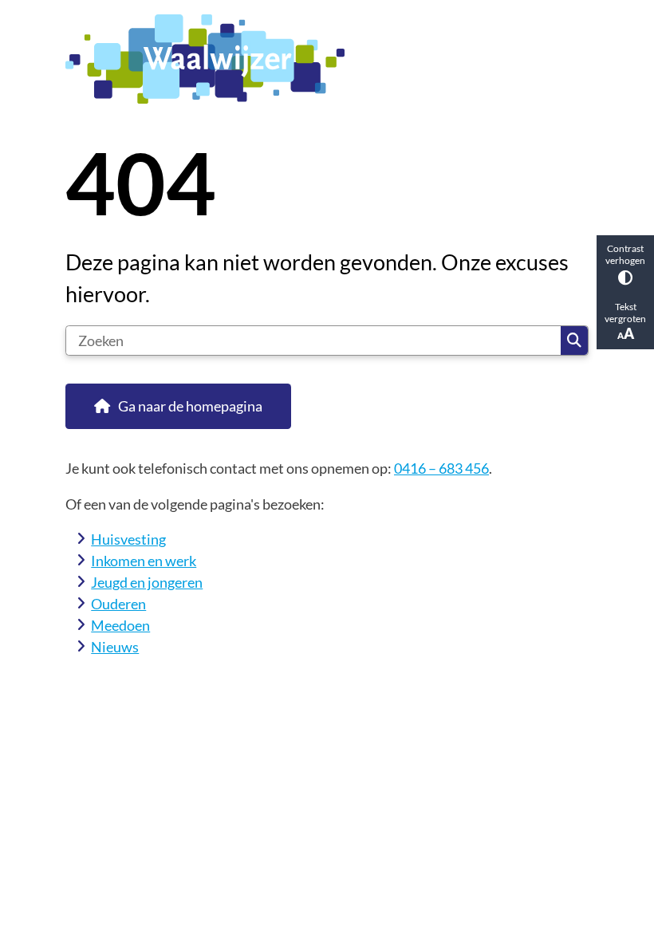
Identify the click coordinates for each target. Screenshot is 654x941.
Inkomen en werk (143, 560)
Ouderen (118, 603)
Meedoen (120, 625)
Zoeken (574, 340)
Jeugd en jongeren (147, 582)
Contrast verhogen (625, 254)
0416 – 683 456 (441, 468)
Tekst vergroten (625, 313)
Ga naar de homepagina (190, 406)
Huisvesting (128, 539)
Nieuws (115, 647)
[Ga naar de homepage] (327, 59)
